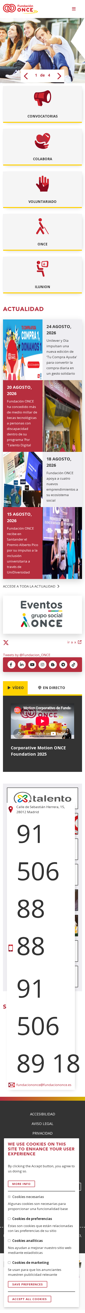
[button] (74, 9)
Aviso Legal (42, 1123)
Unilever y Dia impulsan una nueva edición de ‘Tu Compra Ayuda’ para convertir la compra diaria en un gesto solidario (61, 357)
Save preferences (27, 1284)
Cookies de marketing (30, 1262)
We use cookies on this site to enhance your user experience (41, 1149)
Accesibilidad (42, 1114)
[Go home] (20, 9)
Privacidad (42, 1133)
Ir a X (74, 643)
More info (21, 1184)
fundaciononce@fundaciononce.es (43, 1084)
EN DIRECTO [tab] (53, 687)
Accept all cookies (29, 1299)
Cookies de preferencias (32, 1218)
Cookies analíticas (27, 1240)
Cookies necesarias (28, 1197)
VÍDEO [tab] (17, 687)
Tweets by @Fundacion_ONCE (26, 655)
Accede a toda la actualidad (29, 586)
